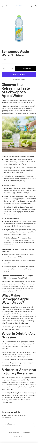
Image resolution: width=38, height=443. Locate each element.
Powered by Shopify (25, 432)
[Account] (31, 6)
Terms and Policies (19, 436)
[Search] (6, 6)
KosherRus (15, 432)
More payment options (19, 79)
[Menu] (2, 6)
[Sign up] (33, 424)
